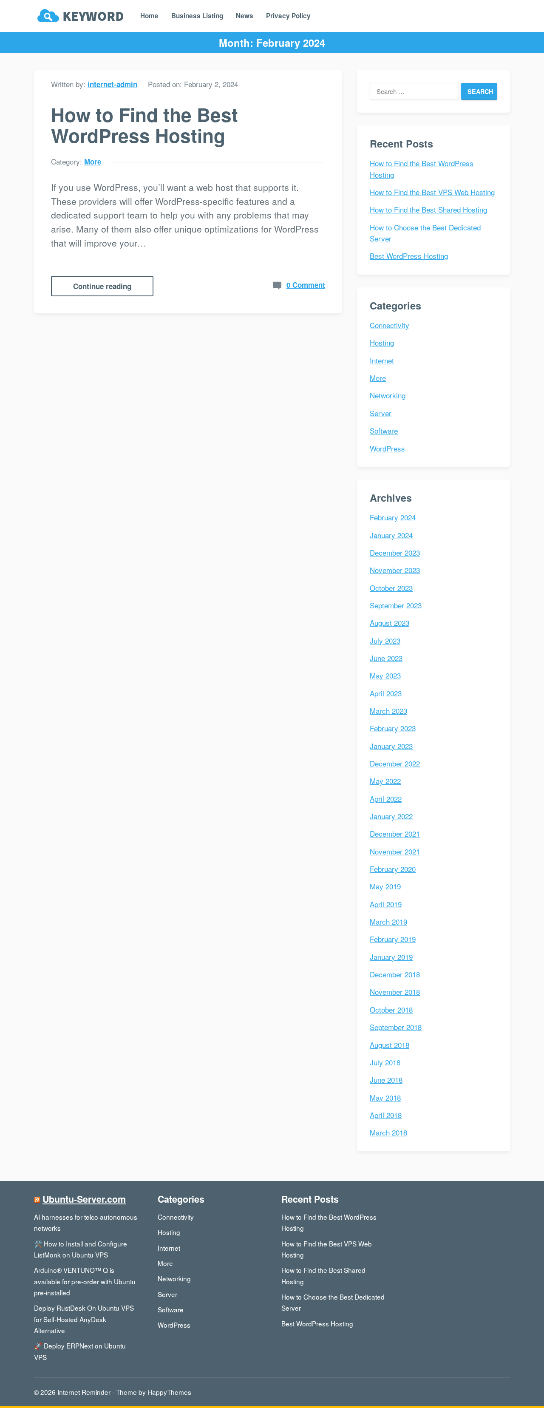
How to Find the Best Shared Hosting (428, 209)
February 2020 (393, 868)
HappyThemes (169, 1392)
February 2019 (393, 939)
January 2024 (391, 535)
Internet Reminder (83, 1392)
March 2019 (388, 921)
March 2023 (388, 710)
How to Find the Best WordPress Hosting (144, 125)
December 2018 (395, 974)
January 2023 (391, 746)
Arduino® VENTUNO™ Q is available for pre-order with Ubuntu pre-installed (85, 1281)
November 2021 (395, 851)
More (92, 161)
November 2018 (395, 991)
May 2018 (385, 1097)
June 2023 (386, 658)
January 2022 (391, 816)
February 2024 (393, 517)
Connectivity (389, 325)
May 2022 (385, 780)
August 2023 (389, 622)
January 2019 (391, 956)
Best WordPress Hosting (409, 255)
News (244, 15)
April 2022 (386, 798)
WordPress (387, 448)
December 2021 (395, 833)
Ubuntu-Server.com (84, 1199)
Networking (387, 395)
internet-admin (112, 84)
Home (149, 15)
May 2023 (385, 675)
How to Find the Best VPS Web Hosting (432, 192)
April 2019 (386, 904)
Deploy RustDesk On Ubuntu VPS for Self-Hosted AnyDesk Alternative (84, 1319)
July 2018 (385, 1062)
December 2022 (395, 763)
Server (380, 413)
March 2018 (388, 1132)
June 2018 (386, 1079)
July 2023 (385, 640)
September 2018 (396, 1027)
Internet (382, 360)
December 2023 (395, 552)
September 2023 (396, 605)
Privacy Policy (288, 15)
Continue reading (102, 286)
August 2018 (389, 1044)
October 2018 (391, 1009)
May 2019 (385, 886)
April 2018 (386, 1115)
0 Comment (305, 285)
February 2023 (393, 728)
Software (384, 430)
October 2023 (391, 587)
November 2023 (395, 570)
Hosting (382, 342)
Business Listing (197, 15)
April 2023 (386, 693)
